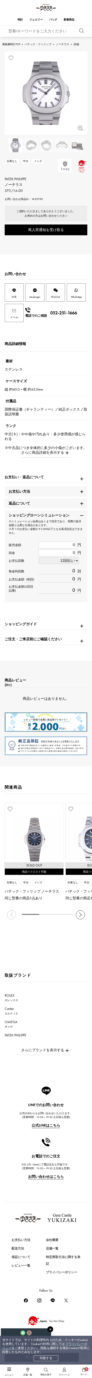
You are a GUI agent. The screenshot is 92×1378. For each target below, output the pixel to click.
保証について (21, 1257)
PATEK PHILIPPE (18, 1037)
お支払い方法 (21, 1240)
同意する (46, 1358)
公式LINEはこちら (46, 1125)
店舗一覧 (52, 1248)
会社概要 (52, 1240)
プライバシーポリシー (61, 1272)
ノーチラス (62, 44)
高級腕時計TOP (11, 44)
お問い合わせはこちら (46, 1176)
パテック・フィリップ (38, 44)
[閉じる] (50, 1329)
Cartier (11, 1011)
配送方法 (18, 1248)
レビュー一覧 (21, 1265)
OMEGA (11, 1024)
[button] (80, 914)
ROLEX (11, 997)
